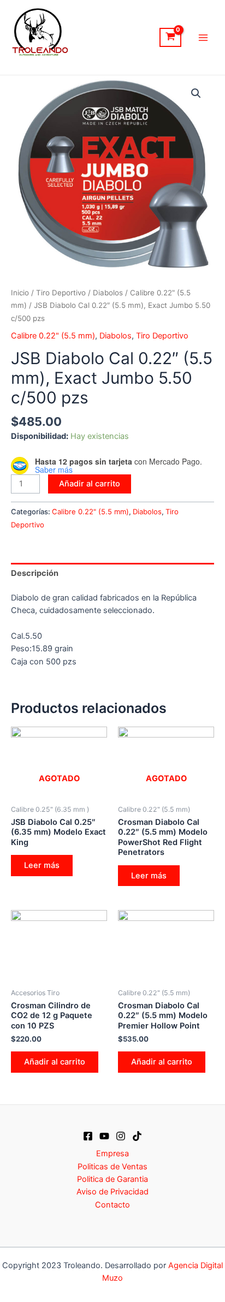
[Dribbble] (137, 1136)
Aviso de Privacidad (112, 1192)
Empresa (112, 1153)
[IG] (121, 1136)
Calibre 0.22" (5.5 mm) (53, 336)
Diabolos (108, 292)
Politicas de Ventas (112, 1167)
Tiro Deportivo (61, 292)
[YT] (104, 1136)
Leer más (42, 865)
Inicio (20, 292)
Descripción (34, 573)
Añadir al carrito (89, 484)
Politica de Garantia (112, 1179)
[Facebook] (88, 1136)
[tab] (112, 573)
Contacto (112, 1205)
